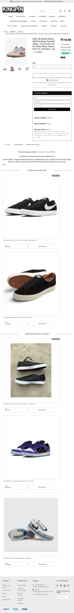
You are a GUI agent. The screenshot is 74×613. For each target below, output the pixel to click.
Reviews (29, 144)
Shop (4, 596)
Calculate (53, 109)
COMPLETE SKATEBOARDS (18, 21)
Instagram (6, 599)
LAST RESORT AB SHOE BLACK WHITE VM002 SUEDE (18, 317)
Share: (35, 52)
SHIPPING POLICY (20, 599)
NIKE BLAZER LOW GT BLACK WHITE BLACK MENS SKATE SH (20, 240)
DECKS (33, 21)
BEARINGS (42, 16)
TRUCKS (44, 26)
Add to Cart (53, 80)
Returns (20, 603)
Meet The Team (5, 586)
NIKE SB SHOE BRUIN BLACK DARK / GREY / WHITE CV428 (19, 404)
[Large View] (4, 69)
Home (11, 16)
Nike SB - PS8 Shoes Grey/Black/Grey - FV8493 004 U (18, 558)
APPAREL (32, 16)
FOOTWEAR (43, 21)
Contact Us (6, 590)
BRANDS (52, 16)
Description (7, 144)
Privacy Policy (20, 594)
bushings (61, 16)
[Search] (60, 11)
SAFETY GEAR (12, 26)
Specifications (18, 144)
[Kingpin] (13, 7)
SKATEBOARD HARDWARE (29, 26)
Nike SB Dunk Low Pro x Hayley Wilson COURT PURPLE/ (19, 481)
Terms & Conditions (21, 589)
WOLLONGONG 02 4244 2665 (54, 1)
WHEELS (54, 26)
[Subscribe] (70, 597)
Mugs (62, 21)
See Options (42, 246)
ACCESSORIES (20, 16)
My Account (21, 585)
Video (4, 593)
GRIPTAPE (54, 21)
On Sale (63, 26)
